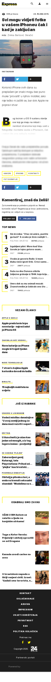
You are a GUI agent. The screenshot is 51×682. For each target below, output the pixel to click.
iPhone (20, 173)
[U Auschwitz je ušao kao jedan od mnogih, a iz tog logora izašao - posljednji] (42, 439)
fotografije (11, 179)
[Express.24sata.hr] (9, 2)
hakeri (7, 173)
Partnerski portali (25, 657)
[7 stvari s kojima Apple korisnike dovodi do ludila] (42, 368)
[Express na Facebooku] (22, 642)
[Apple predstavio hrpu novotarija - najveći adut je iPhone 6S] (42, 323)
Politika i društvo (19, 241)
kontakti (33, 173)
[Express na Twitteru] (29, 642)
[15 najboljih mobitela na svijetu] (42, 387)
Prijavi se (9, 218)
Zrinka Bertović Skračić (20, 35)
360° (12, 253)
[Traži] (32, 4)
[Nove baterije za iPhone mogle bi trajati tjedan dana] (42, 345)
